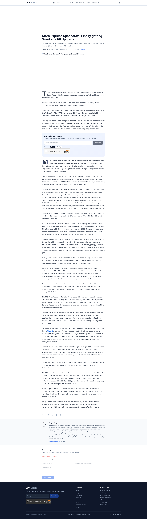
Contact (78, 507)
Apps (88, 2)
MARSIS (50, 331)
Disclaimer (78, 514)
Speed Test (103, 502)
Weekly (59, 147)
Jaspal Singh (46, 49)
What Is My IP (104, 504)
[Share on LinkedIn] (56, 414)
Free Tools (79, 495)
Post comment (48, 477)
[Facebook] (113, 514)
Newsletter (95, 2)
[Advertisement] (73, 20)
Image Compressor (105, 497)
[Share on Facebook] (52, 414)
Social (58, 2)
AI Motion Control (105, 495)
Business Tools (79, 2)
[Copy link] (60, 414)
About (77, 502)
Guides (71, 2)
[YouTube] (118, 514)
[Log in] (119, 2)
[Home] (53, 2)
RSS (89, 514)
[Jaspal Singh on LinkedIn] (64, 441)
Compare (78, 497)
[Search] (116, 2)
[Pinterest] (120, 514)
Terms (72, 514)
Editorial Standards (81, 504)
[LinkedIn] (115, 514)
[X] (111, 514)
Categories (79, 493)
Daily (52, 147)
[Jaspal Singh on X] (61, 441)
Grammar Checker (105, 490)
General (83, 49)
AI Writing (103, 493)
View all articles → (54, 441)
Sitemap (84, 514)
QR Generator (104, 500)
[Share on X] (48, 414)
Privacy (68, 514)
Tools (64, 2)
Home (77, 490)
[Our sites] (36, 3)
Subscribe (98, 143)
